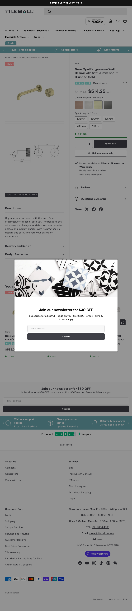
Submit (66, 336)
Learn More (75, 2)
